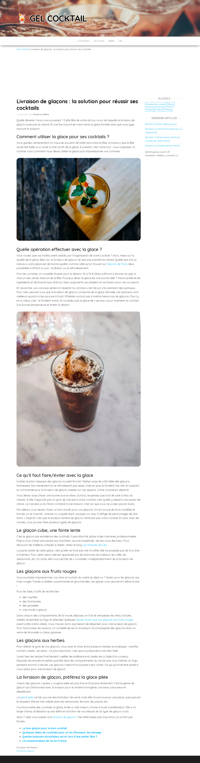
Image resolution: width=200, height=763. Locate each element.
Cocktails (84, 41)
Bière (111, 41)
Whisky (168, 109)
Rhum (171, 104)
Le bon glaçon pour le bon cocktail (44, 728)
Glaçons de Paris (117, 264)
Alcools (99, 41)
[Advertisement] (100, 73)
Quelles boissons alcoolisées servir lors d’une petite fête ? (59, 736)
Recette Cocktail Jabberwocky (161, 124)
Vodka (158, 109)
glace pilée (27, 697)
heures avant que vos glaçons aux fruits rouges (104, 619)
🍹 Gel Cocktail (52, 18)
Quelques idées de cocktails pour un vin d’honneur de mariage (61, 732)
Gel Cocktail (23, 49)
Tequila (149, 109)
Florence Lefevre (41, 114)
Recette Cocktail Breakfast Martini (162, 145)
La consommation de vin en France (44, 741)
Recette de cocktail (156, 104)
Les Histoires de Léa (95, 545)
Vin (120, 41)
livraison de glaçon (64, 717)
